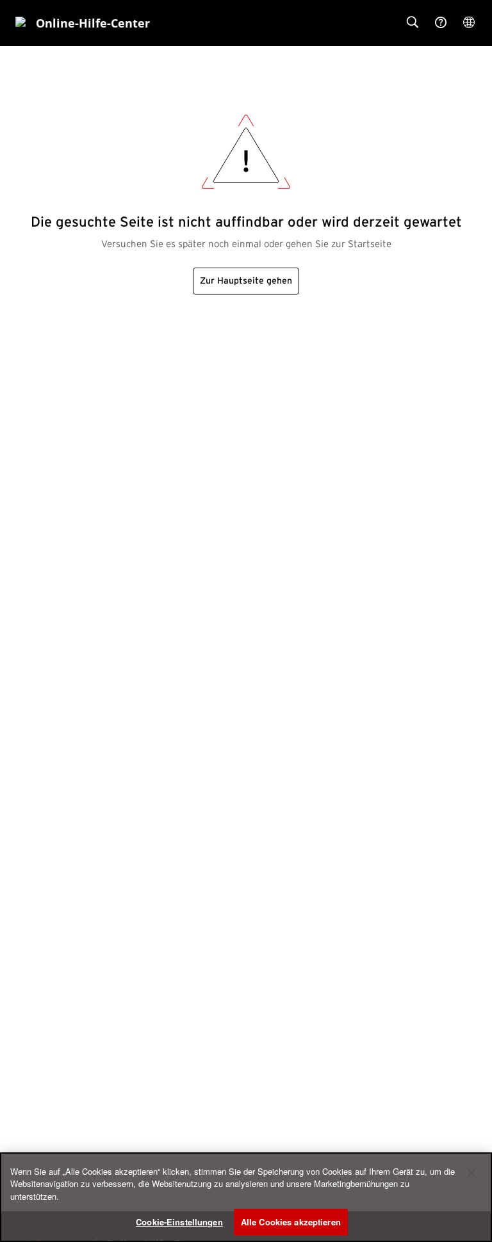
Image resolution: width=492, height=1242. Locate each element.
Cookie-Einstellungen (179, 1222)
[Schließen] (471, 1173)
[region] (246, 1197)
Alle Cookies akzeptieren (291, 1222)
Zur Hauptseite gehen (246, 281)
